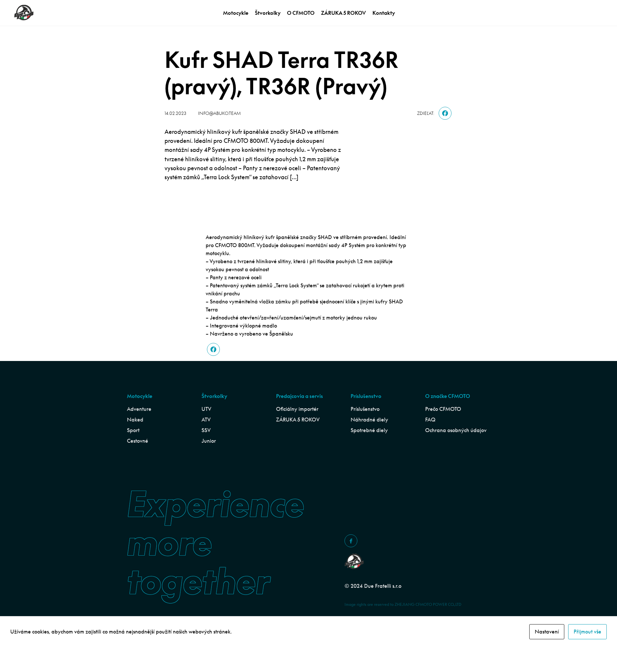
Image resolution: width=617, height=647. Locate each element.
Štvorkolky (268, 13)
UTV (206, 409)
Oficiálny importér (297, 409)
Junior (208, 441)
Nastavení (547, 631)
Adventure (139, 409)
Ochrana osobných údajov (456, 430)
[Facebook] (445, 113)
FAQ (430, 419)
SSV (206, 430)
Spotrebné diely (369, 430)
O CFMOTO (301, 13)
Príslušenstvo (365, 409)
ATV (206, 419)
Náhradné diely (369, 419)
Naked (135, 419)
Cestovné (137, 441)
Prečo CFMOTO (443, 409)
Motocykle (235, 13)
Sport (133, 430)
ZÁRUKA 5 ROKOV (343, 13)
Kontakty (383, 13)
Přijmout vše (587, 631)
